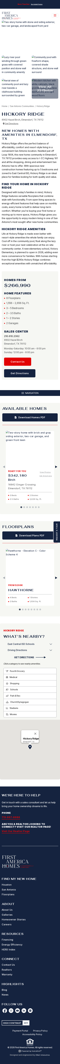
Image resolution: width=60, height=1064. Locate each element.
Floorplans (8, 894)
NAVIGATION (31, 393)
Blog (4, 989)
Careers (7, 924)
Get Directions (11, 123)
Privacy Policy (40, 1030)
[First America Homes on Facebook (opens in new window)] (5, 1010)
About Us (7, 909)
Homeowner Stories (14, 919)
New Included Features (37, 4)
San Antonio (9, 889)
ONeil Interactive (43, 1055)
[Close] (35, 733)
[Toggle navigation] (55, 15)
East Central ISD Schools (21, 644)
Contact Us (8, 964)
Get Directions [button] (20, 373)
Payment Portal (20, 1030)
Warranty (7, 974)
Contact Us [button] (18, 361)
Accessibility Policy (32, 1034)
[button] (30, 747)
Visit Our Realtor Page (16, 831)
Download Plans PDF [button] (31, 535)
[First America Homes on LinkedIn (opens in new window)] (24, 1010)
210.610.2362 (12, 336)
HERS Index (8, 949)
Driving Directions (17, 650)
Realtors (7, 969)
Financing (7, 939)
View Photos (45, 472)
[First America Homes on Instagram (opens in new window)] (11, 1010)
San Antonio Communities (22, 106)
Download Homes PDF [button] (31, 417)
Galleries (7, 914)
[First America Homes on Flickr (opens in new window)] (30, 1010)
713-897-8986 (11, 817)
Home (4, 106)
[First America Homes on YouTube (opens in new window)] (17, 1010)
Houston (7, 884)
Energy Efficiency (12, 944)
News (5, 994)
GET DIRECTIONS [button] (24, 657)
